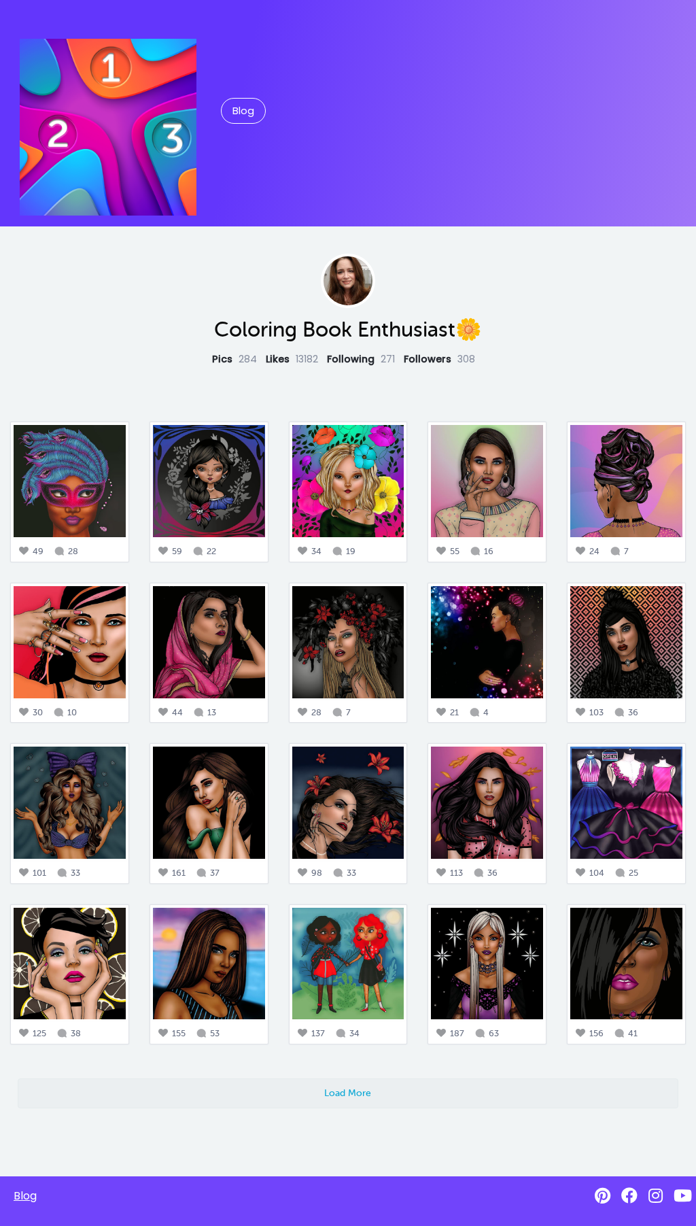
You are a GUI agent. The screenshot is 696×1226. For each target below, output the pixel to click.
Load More (347, 1092)
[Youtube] (683, 1196)
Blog (243, 111)
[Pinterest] (602, 1196)
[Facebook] (629, 1196)
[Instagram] (655, 1196)
